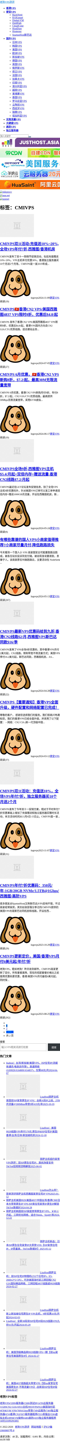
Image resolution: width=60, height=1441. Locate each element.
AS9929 (12, 1421)
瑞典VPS (17, 112)
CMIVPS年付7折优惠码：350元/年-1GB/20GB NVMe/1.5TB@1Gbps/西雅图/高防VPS (29, 890)
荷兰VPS (17, 71)
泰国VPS (17, 97)
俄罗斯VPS (18, 68)
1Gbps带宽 (30, 1410)
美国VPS (17, 49)
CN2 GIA (14, 1407)
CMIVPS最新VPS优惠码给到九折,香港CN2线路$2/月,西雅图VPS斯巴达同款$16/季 (29, 636)
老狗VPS (8, 1403)
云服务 (44, 1410)
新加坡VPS (18, 57)
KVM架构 (21, 1418)
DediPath (16, 23)
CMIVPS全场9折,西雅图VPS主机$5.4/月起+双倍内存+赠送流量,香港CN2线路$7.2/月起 (28, 474)
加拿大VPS (18, 79)
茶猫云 (49, 1414)
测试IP (36, 1403)
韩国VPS (17, 46)
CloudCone (18, 26)
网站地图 (36, 1427)
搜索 (2, 1041)
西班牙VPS (18, 108)
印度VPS (17, 82)
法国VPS (17, 75)
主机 (28, 1407)
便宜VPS (54, 297)
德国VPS (17, 60)
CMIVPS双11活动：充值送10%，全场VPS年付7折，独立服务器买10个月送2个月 (29, 796)
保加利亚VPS (19, 115)
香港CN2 (17, 1414)
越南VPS (17, 90)
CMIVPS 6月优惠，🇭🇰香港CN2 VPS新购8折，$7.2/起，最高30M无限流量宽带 (29, 379)
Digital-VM (18, 20)
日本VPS (17, 42)
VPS (38, 1407)
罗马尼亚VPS (19, 101)
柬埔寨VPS (18, 93)
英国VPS (17, 64)
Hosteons (16, 31)
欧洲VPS (17, 53)
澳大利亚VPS (19, 86)
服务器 (23, 1403)
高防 (34, 1418)
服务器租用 (34, 1414)
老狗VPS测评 (7, 2)
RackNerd (17, 14)
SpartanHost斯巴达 (22, 35)
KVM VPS (13, 1410)
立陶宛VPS (18, 104)
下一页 (10, 1032)
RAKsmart (17, 17)
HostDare (17, 28)
